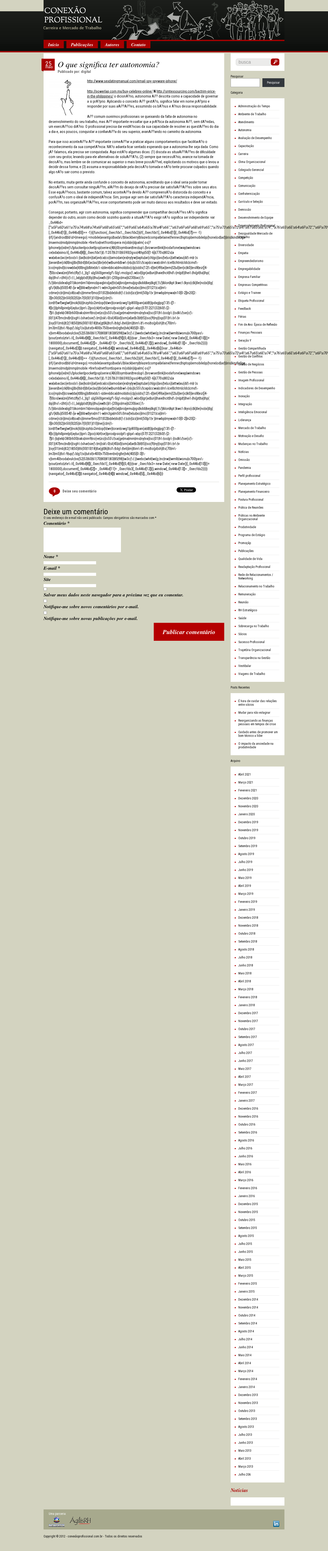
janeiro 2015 (246, 1291)
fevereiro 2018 (247, 997)
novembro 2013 (248, 1403)
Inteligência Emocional (252, 412)
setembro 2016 (247, 1132)
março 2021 (245, 782)
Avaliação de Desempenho (255, 138)
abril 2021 (244, 774)
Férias (242, 316)
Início (53, 45)
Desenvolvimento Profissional (256, 225)
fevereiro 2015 (247, 1283)
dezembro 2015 (248, 1204)
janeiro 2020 (246, 814)
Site (47, 579)
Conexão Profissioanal (164, 20)
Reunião (243, 602)
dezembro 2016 (248, 1108)
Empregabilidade (249, 269)
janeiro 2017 (246, 1100)
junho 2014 (245, 1347)
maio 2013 (244, 1450)
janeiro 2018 (246, 1005)
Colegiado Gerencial (251, 170)
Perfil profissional (249, 476)
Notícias (243, 452)
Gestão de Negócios (251, 364)
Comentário (57, 523)
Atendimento (246, 122)
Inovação (244, 396)
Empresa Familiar (249, 277)
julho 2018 (245, 957)
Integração (245, 404)
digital (86, 72)
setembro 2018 (247, 941)
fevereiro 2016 (247, 1188)
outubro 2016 (246, 1124)
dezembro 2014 (248, 1299)
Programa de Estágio (251, 535)
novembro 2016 (248, 1116)
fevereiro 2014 (247, 1379)
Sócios (242, 634)
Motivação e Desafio (251, 436)
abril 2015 (244, 1267)
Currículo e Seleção (250, 201)
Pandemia (244, 468)
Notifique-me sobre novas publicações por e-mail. (91, 618)
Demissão (244, 209)
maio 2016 (244, 1164)
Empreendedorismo (250, 261)
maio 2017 (244, 1069)
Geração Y (244, 340)
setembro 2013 (247, 1419)
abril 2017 (244, 1077)
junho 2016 (245, 1156)
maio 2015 (244, 1260)
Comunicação (246, 186)
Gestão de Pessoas (250, 372)
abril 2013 (244, 1458)
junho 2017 (245, 1061)
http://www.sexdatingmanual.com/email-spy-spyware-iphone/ (132, 81)
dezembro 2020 (248, 798)
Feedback (244, 309)
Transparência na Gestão (254, 658)
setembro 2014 (247, 1323)
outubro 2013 (246, 1411)
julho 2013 (245, 1435)
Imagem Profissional (251, 380)
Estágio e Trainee (249, 293)
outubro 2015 (246, 1220)
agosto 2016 (246, 1140)
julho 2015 (245, 1244)
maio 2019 (244, 878)
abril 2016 (244, 1172)
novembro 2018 (248, 925)
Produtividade (247, 527)
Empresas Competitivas (253, 285)
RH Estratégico (247, 610)
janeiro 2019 (246, 910)
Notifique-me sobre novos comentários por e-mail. (91, 606)
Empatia (243, 253)
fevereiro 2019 (247, 902)
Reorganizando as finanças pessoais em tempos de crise (257, 722)
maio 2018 (244, 973)
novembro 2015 (248, 1212)
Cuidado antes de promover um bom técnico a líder (258, 734)
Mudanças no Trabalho (253, 444)
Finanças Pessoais (250, 332)
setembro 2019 (247, 846)
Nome (51, 556)
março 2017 (245, 1085)
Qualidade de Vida (250, 559)
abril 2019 (244, 886)
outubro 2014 (246, 1315)
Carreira (243, 154)
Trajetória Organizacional (254, 650)
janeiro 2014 (246, 1387)
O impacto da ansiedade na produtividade (255, 745)
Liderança (244, 420)
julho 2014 (245, 1339)
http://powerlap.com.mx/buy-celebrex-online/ (120, 91)
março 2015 (245, 1275)
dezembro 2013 (248, 1395)
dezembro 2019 (248, 822)
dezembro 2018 (248, 917)
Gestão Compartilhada (252, 348)
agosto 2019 (246, 854)
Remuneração (246, 594)
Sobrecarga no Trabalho (253, 626)
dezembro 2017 (248, 1013)
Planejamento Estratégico (254, 484)
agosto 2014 (246, 1331)
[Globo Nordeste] (57, 1522)
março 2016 (245, 1180)
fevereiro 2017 (247, 1092)
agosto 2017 (246, 1045)
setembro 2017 (247, 1037)
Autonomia (244, 130)
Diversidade (246, 245)
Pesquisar (237, 76)
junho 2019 (245, 870)
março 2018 (245, 989)
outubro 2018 (246, 933)
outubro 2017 (246, 1029)
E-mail (52, 568)
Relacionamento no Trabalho (256, 586)
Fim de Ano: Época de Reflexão (257, 324)
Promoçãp (244, 543)
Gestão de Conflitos (250, 356)
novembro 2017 (248, 1021)
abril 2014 (244, 1363)
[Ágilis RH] (80, 1521)
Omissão (244, 460)
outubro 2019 (246, 838)
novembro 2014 (248, 1307)
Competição (245, 178)
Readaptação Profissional (254, 567)
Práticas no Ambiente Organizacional (251, 517)
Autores (112, 45)
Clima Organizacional (251, 162)
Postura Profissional (250, 499)
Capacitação (246, 146)
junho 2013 (245, 1443)
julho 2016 (245, 1148)
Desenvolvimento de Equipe (255, 217)
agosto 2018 (246, 949)
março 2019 (245, 894)
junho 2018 (245, 965)
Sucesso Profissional (251, 642)
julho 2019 (245, 862)
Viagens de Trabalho (251, 674)
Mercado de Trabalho (252, 428)
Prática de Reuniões (250, 507)
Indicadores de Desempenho (256, 388)
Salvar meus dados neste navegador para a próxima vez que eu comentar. (113, 595)
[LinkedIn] (276, 1524)
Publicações (82, 45)
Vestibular (244, 666)
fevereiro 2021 (247, 790)
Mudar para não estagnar (254, 712)
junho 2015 (245, 1252)
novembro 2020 (248, 806)
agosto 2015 (246, 1236)
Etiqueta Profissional (251, 301)
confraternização (249, 194)
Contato (138, 45)
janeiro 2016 (246, 1196)
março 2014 (245, 1371)
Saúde (242, 618)
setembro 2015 (247, 1228)
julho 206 (244, 1474)
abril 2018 (244, 981)
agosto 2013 (246, 1427)
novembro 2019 (248, 830)
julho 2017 (245, 1053)
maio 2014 (244, 1355)
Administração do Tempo (254, 106)
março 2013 (245, 1466)
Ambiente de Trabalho (252, 114)
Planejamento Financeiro (253, 491)
